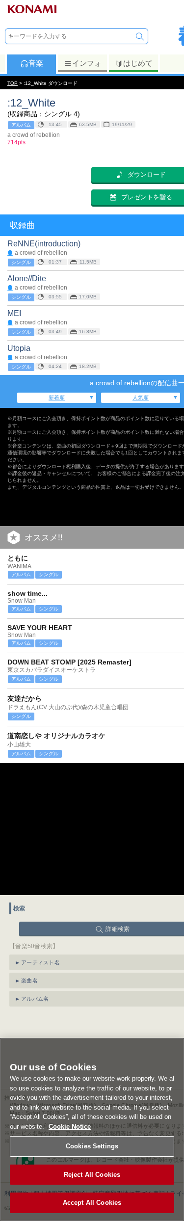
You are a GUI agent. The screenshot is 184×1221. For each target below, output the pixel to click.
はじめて (138, 63)
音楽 (35, 63)
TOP (12, 83)
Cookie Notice (70, 1126)
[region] (92, 1129)
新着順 (57, 397)
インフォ (87, 63)
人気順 (140, 397)
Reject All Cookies (92, 1174)
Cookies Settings (92, 1146)
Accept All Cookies (92, 1202)
